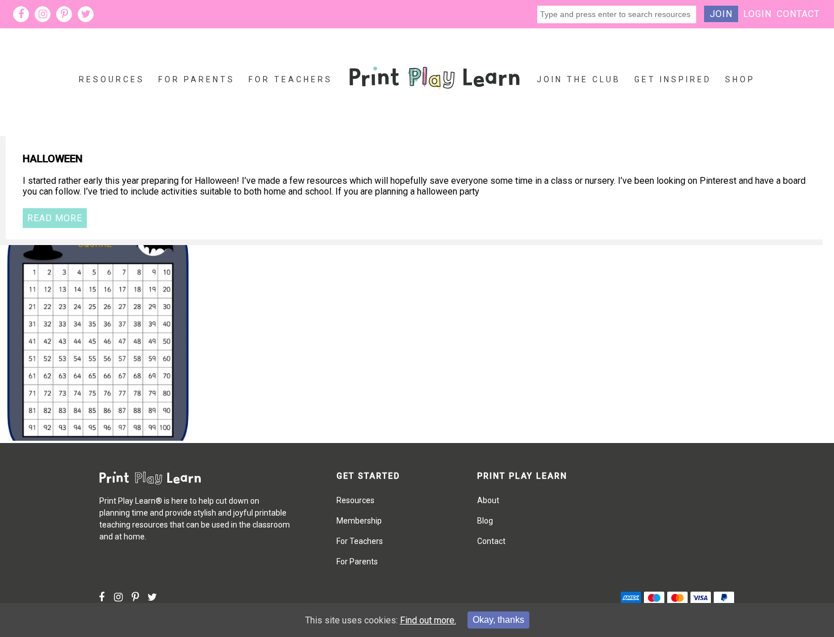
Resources (112, 79)
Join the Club (579, 79)
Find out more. (428, 620)
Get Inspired (672, 79)
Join (721, 14)
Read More (54, 218)
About (488, 500)
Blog (485, 520)
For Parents (196, 79)
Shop (740, 79)
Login (757, 14)
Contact (798, 14)
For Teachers (290, 79)
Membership (359, 520)
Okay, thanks (498, 620)
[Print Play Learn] (434, 98)
